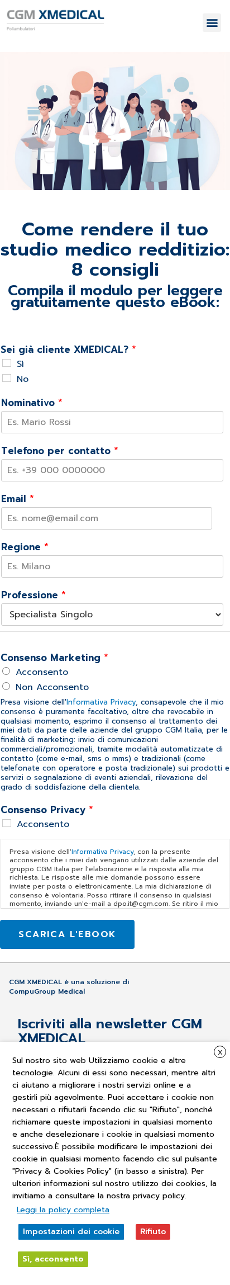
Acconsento (42, 672)
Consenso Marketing (54, 657)
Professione (33, 595)
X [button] (220, 1052)
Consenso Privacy (47, 810)
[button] (212, 22)
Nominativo (32, 402)
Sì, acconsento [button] (53, 1259)
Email (17, 499)
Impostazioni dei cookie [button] (71, 1231)
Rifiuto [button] (153, 1231)
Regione (25, 547)
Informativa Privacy (101, 702)
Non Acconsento (52, 687)
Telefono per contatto (59, 451)
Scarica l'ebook (67, 934)
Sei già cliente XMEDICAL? (68, 349)
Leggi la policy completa (63, 1210)
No (22, 379)
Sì (20, 364)
